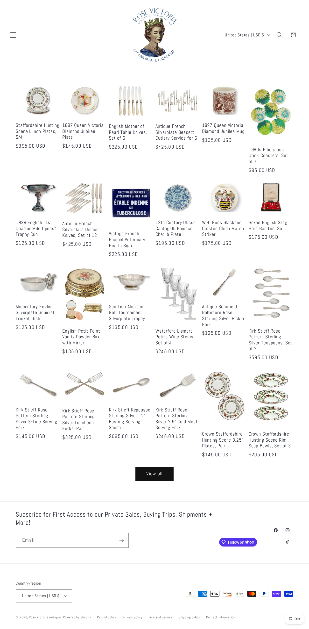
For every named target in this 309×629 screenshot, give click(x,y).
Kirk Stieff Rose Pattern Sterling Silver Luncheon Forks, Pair (78, 420)
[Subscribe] (121, 540)
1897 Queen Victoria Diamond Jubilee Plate (83, 131)
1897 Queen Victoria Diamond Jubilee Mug (223, 128)
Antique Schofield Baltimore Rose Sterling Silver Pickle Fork (223, 316)
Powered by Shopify (77, 617)
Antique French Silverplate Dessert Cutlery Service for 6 (176, 132)
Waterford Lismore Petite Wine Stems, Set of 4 (175, 337)
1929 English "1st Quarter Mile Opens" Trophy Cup (36, 228)
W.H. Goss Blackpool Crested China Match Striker (223, 228)
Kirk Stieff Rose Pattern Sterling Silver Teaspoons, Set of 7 (270, 340)
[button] (13, 35)
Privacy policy (132, 617)
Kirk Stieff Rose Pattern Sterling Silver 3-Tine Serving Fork (36, 419)
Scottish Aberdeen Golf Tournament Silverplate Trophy (127, 312)
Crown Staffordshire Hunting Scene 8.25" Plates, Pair (222, 440)
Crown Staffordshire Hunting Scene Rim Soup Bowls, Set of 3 (270, 440)
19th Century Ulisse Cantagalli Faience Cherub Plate (175, 228)
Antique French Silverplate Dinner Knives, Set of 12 (80, 229)
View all (154, 474)
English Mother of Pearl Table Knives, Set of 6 (128, 132)
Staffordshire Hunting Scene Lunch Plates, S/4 (37, 131)
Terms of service (160, 617)
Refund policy (106, 617)
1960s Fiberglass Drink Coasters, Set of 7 (268, 155)
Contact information (220, 617)
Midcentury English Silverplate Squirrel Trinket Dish (35, 312)
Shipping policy (189, 617)
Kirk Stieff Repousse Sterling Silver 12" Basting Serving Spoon (129, 419)
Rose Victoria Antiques (45, 617)
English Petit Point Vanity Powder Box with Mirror (81, 337)
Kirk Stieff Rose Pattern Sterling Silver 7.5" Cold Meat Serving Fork (176, 419)
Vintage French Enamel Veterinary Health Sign (127, 239)
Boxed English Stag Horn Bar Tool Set (268, 226)
